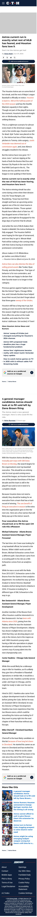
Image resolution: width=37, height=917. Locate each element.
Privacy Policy (24, 879)
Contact (5, 871)
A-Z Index (5, 893)
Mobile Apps (7, 875)
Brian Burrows (9, 420)
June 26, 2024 (30, 259)
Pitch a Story (7, 879)
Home (4, 381)
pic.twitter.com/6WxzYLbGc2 (14, 256)
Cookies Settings (25, 893)
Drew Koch (8, 54)
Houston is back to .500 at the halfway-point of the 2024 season (18, 101)
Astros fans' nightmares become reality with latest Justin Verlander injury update (18, 352)
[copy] (14, 57)
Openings (22, 867)
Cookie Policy (23, 882)
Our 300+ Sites (24, 871)
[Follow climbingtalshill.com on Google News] (31, 372)
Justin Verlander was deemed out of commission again (18, 143)
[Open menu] (3, 3)
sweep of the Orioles (24, 300)
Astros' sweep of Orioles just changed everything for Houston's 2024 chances (18, 335)
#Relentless (23, 253)
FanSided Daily (24, 875)
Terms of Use (7, 882)
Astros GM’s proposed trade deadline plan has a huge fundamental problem (15, 344)
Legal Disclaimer (8, 886)
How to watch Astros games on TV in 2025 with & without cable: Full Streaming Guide (18, 361)
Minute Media (13, 898)
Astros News (12, 381)
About (4, 867)
